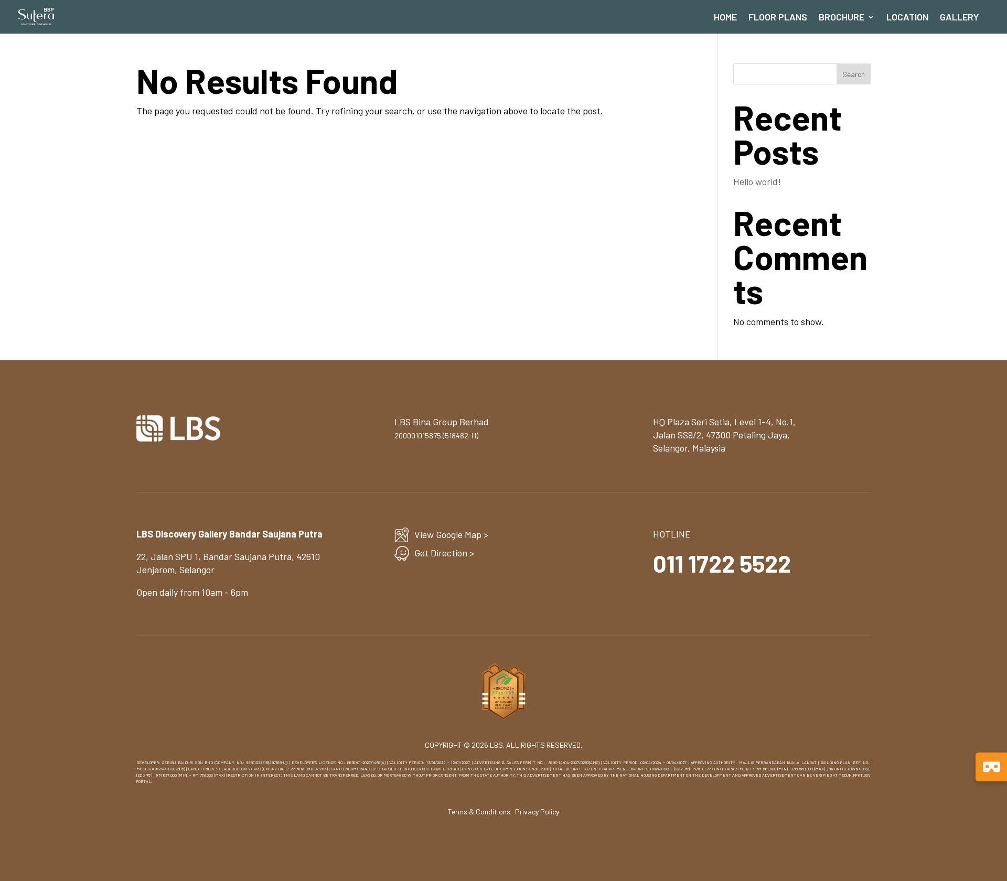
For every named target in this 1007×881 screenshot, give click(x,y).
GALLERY (959, 18)
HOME (725, 18)
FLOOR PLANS (777, 18)
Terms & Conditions (479, 811)
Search (853, 74)
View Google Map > (451, 534)
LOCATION (907, 18)
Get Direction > (444, 552)
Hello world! (757, 181)
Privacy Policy (537, 811)
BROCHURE (841, 18)
